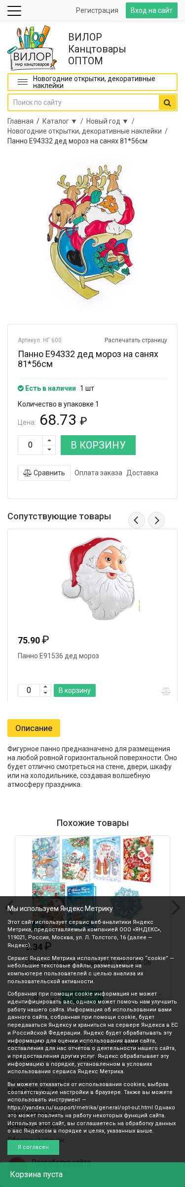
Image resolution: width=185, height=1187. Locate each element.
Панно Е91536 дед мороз (58, 656)
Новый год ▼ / (112, 121)
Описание (33, 728)
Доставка (142, 473)
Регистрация (97, 10)
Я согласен (33, 1147)
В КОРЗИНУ (98, 445)
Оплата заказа (98, 473)
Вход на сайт (152, 10)
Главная (20, 121)
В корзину (75, 690)
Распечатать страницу (136, 340)
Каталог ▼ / (64, 121)
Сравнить (48, 473)
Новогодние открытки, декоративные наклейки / (89, 131)
